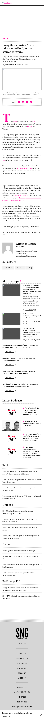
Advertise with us (22, 692)
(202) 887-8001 (22, 702)
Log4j (29, 268)
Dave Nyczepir (10, 351)
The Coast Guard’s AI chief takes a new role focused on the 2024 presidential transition (32, 437)
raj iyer (20, 268)
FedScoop (22, 653)
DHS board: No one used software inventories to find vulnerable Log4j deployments (20, 385)
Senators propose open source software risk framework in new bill (19, 359)
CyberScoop (22, 663)
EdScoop (22, 673)
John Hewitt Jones (32, 321)
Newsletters (22, 687)
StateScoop (22, 668)
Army (15, 121)
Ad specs (22, 697)
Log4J (34, 121)
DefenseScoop (22, 658)
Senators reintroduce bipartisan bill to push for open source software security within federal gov (32, 289)
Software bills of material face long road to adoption (32, 316)
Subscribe (7, 716)
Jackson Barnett (10, 65)
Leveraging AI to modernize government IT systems (32, 423)
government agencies (21, 195)
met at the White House (24, 168)
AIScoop (22, 678)
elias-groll (28, 324)
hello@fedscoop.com (22, 707)
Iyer (3, 160)
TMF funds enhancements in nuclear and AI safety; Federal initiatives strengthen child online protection (32, 452)
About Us (22, 643)
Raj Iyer (29, 126)
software (8, 268)
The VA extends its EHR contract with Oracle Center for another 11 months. (31, 411)
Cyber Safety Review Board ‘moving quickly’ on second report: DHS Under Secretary (20, 346)
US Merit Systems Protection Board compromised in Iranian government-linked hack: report (32, 332)
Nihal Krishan (30, 309)
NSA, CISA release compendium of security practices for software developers (18, 372)
